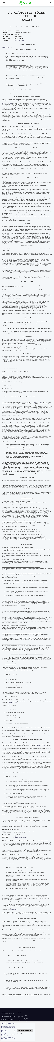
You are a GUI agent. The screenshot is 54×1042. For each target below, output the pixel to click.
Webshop (4, 3)
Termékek (26, 1014)
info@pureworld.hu (19, 40)
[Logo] (25, 3)
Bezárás (19, 1033)
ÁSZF (19, 1019)
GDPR (19, 1020)
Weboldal (20, 1016)
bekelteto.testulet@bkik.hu (20, 837)
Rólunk (20, 1017)
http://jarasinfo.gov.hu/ (12, 909)
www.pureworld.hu (7, 47)
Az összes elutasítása (25, 1030)
